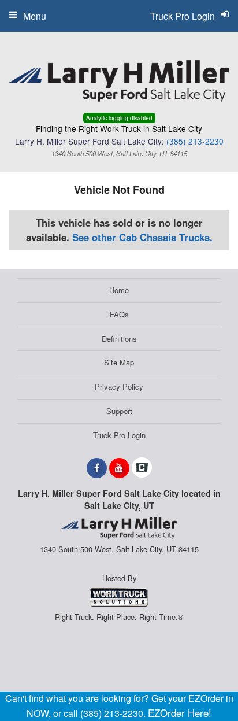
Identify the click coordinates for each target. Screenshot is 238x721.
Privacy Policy (119, 386)
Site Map (119, 362)
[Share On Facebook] (97, 468)
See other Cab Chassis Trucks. (142, 237)
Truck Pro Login (119, 435)
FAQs (119, 314)
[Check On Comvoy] (142, 468)
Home (119, 289)
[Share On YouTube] (119, 468)
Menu (34, 16)
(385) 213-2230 (195, 141)
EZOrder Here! (179, 713)
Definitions (119, 338)
